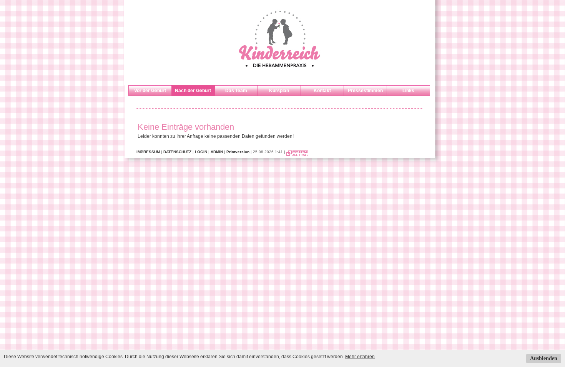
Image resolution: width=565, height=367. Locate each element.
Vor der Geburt (150, 90)
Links (408, 90)
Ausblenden (543, 358)
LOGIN (201, 152)
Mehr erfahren (360, 356)
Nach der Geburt (193, 90)
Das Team (236, 90)
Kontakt (322, 90)
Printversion (237, 152)
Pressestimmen (365, 90)
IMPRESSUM (148, 152)
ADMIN (217, 152)
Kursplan (279, 90)
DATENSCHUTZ (177, 152)
